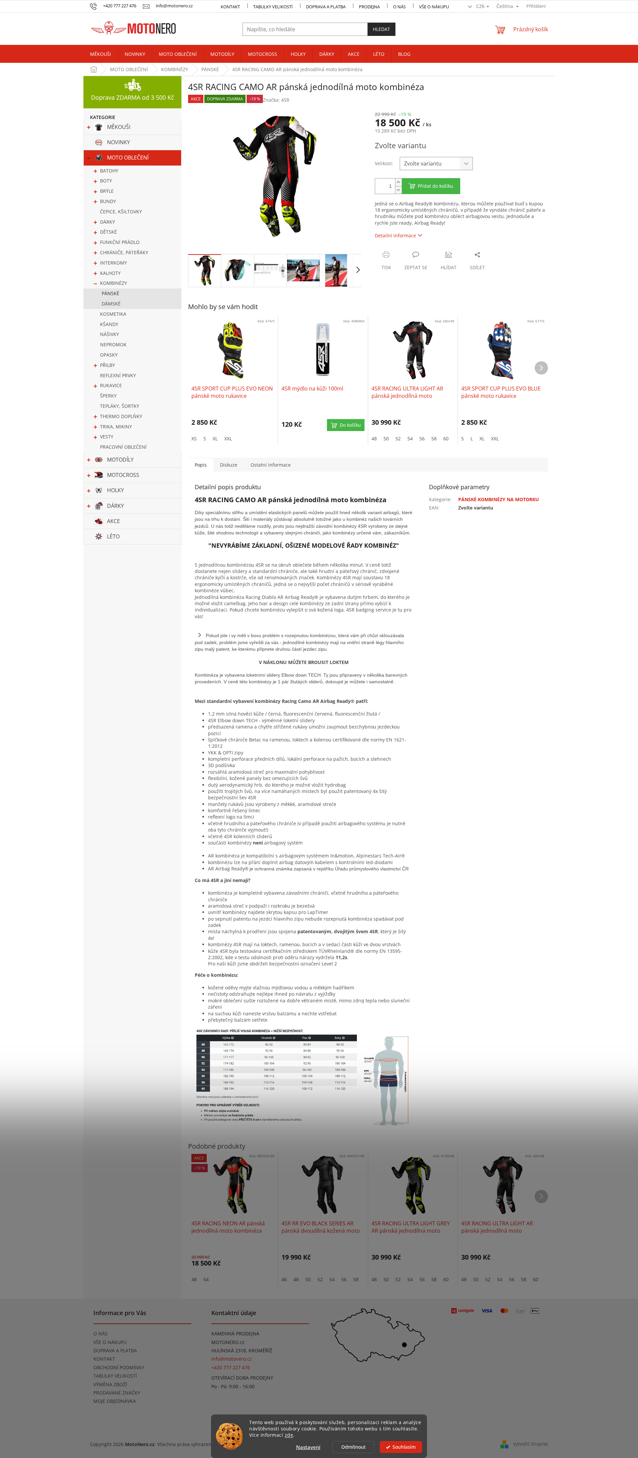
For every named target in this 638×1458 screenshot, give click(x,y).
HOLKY (115, 490)
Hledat (381, 29)
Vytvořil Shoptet (530, 1444)
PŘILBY (107, 365)
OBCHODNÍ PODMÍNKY (118, 1367)
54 (410, 438)
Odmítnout (353, 1447)
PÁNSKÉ (110, 293)
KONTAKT (230, 7)
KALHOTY (110, 273)
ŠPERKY (108, 396)
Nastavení (308, 1447)
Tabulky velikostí (273, 7)
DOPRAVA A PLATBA (115, 1350)
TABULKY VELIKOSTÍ (115, 1376)
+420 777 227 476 (230, 1367)
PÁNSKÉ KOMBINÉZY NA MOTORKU (498, 499)
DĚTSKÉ (108, 232)
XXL (228, 438)
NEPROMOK (113, 344)
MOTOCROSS (123, 475)
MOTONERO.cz (228, 1342)
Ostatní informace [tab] (271, 465)
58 (434, 438)
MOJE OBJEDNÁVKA (114, 1401)
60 (446, 438)
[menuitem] (100, 54)
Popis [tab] (201, 465)
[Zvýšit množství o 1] (398, 182)
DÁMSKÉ (111, 303)
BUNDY (108, 201)
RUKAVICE (111, 385)
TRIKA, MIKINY (116, 426)
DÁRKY (107, 222)
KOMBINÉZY (113, 283)
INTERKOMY (113, 263)
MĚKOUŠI (118, 127)
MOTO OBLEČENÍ (128, 157)
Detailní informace (395, 235)
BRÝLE (107, 191)
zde (289, 1435)
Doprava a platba (326, 7)
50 (386, 438)
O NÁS (399, 7)
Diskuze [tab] (228, 465)
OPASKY (109, 355)
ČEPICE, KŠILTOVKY (121, 211)
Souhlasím (404, 1447)
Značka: (276, 100)
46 (284, 1279)
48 (374, 438)
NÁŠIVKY (109, 334)
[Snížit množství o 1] (398, 190)
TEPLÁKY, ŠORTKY (119, 406)
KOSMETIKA (113, 314)
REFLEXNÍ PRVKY (118, 375)
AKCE (113, 521)
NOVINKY (118, 142)
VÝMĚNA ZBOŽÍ (110, 1384)
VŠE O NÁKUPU (434, 7)
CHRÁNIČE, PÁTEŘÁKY (124, 252)
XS (194, 438)
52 (398, 438)
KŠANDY (109, 324)
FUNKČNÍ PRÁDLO (120, 242)
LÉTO (113, 536)
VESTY (106, 436)
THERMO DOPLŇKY (121, 416)
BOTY (106, 180)
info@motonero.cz (231, 1359)
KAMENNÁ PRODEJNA (235, 1333)
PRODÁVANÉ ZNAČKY (116, 1393)
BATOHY (109, 171)
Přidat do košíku (435, 186)
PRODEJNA (369, 7)
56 (422, 438)
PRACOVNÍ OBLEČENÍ (123, 447)
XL (215, 438)
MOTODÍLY (120, 459)
